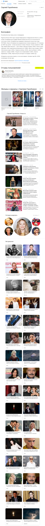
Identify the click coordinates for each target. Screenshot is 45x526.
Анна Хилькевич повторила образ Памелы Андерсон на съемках (30, 156)
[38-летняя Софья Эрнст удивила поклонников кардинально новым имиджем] (31, 446)
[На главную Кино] (6, 1)
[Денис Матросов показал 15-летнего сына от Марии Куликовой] (31, 323)
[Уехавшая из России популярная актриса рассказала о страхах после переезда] (13, 270)
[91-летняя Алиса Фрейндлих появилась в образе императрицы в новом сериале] (31, 411)
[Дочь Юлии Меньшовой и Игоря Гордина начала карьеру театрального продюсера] (31, 305)
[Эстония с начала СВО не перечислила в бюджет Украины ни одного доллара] (13, 323)
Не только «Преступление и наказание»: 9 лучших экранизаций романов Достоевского (30, 144)
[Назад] (40, 89)
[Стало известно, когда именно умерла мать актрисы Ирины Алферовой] (31, 270)
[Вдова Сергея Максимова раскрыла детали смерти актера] (13, 516)
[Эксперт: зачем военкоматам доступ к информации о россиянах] (31, 288)
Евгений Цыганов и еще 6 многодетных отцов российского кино (30, 132)
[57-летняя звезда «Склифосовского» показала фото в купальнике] (31, 428)
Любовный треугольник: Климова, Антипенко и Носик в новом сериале (30, 168)
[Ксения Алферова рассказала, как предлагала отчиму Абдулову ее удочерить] (13, 253)
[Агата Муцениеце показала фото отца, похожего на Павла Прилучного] (31, 499)
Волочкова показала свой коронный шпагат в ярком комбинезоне (30, 192)
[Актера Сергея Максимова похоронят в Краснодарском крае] (13, 411)
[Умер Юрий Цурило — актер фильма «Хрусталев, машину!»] (31, 481)
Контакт (25, 107)
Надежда (37, 107)
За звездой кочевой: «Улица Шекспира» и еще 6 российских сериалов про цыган (30, 120)
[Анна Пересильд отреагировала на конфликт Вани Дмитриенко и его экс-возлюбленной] (31, 393)
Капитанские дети (16, 107)
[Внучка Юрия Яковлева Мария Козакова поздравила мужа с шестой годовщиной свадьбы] (31, 340)
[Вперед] (43, 89)
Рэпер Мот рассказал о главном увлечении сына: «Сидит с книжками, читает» (30, 204)
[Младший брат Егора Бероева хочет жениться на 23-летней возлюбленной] (13, 305)
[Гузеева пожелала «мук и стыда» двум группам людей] (13, 376)
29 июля (29, 11)
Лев (28, 13)
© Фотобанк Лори (9, 27)
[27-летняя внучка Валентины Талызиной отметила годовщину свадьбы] (13, 481)
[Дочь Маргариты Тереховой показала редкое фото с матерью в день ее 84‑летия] (13, 340)
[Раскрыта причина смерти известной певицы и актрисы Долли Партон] (13, 358)
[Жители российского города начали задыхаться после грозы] (31, 516)
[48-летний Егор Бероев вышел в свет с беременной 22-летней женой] (13, 464)
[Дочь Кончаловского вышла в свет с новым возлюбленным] (13, 446)
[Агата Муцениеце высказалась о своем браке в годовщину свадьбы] (13, 428)
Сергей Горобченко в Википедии (22, 60)
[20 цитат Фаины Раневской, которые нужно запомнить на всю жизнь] (13, 288)
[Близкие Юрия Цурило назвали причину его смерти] (31, 376)
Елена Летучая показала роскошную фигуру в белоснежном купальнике (30, 180)
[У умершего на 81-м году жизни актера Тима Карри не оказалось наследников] (13, 499)
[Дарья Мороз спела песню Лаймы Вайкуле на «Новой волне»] (31, 464)
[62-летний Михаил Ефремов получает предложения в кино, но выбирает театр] (13, 393)
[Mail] (3, 1)
